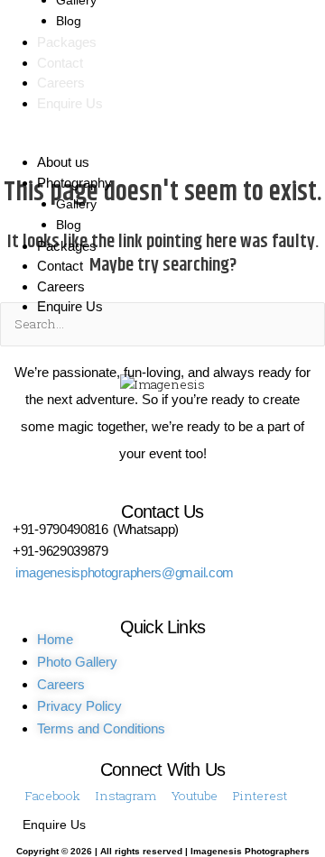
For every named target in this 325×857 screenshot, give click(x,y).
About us (63, 162)
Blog (68, 21)
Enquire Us (70, 103)
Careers (61, 82)
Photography (74, 182)
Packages (67, 42)
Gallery (76, 204)
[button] (162, 143)
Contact (60, 62)
